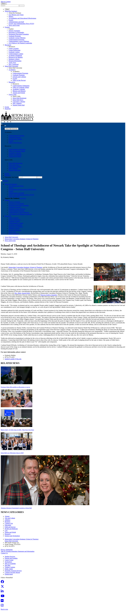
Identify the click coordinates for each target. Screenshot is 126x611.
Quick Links (12, 94)
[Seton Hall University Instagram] (3, 606)
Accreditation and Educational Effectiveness (22, 18)
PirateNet (8, 109)
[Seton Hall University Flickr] (3, 601)
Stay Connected (14, 64)
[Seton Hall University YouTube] (3, 596)
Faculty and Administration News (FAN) (21, 23)
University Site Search (12, 177)
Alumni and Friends (19, 93)
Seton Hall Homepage (19, 98)
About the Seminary (11, 11)
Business (7, 521)
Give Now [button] (22, 198)
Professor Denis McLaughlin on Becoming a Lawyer (15, 387)
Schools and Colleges (19, 77)
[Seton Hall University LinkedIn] (3, 592)
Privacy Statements (7, 549)
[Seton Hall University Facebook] (3, 582)
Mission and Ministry (19, 91)
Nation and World (10, 532)
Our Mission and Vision (16, 15)
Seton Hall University (11, 66)
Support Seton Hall (19, 105)
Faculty (11, 20)
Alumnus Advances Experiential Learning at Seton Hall (16, 508)
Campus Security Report (12, 572)
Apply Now (12, 62)
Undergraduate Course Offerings (19, 41)
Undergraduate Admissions (21, 85)
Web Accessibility (10, 563)
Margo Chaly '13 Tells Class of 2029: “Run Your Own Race (17, 430)
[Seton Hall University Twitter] (3, 587)
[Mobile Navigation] (5, 125)
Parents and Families (11, 558)
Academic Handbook (15, 55)
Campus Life (9, 523)
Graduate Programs (15, 36)
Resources (8, 45)
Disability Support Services (13, 571)
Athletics (7, 520)
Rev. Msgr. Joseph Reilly (22, 293)
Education (8, 525)
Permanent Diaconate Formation (19, 34)
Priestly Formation (14, 31)
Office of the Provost (19, 80)
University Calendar (19, 101)
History (11, 16)
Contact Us (4, 553)
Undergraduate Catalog (16, 54)
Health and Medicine (11, 529)
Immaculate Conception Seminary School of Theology (22, 239)
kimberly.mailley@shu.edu (13, 359)
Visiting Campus (10, 567)
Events (7, 107)
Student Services (10, 556)
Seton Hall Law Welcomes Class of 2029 (12, 453)
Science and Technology (12, 536)
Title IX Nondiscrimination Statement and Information (17, 551)
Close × (4, 3)
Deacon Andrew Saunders (49, 295)
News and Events (14, 25)
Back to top (4, 609)
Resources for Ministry (16, 57)
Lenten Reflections (14, 50)
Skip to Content (6, 1)
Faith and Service (10, 527)
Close (7, 9)
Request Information (15, 61)
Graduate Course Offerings (17, 38)
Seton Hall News (18, 100)
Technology (8, 562)
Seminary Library (14, 59)
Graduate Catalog (14, 52)
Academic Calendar (19, 89)
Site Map (7, 565)
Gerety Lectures (14, 48)
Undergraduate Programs (16, 39)
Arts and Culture (10, 518)
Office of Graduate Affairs (21, 87)
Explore (7, 27)
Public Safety (9, 569)
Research (7, 534)
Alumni (7, 516)
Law (6, 530)
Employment (9, 574)
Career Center (9, 560)
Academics (12, 70)
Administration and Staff (16, 22)
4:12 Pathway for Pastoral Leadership (20, 43)
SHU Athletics (17, 103)
